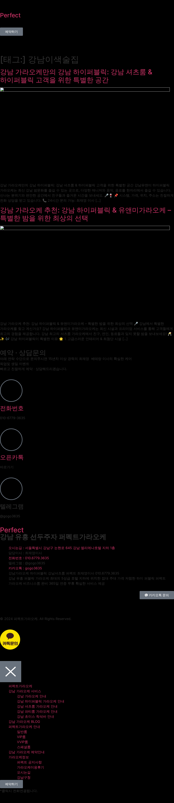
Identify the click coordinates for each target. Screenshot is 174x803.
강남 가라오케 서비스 (24, 691)
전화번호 (12, 408)
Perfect (10, 15)
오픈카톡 (12, 457)
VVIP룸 (22, 742)
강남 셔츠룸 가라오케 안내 (37, 706)
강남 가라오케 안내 (31, 696)
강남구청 (24, 777)
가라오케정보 (18, 757)
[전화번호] (11, 390)
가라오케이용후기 (30, 767)
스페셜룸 (24, 747)
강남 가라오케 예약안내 (26, 752)
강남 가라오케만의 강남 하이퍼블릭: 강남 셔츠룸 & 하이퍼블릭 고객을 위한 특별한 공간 (76, 76)
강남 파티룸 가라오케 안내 (37, 711)
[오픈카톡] (11, 439)
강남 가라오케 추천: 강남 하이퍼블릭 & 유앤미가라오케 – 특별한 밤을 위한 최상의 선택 (85, 214)
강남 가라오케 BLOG (24, 721)
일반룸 (22, 732)
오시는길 (24, 772)
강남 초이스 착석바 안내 (35, 716)
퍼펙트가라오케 (20, 686)
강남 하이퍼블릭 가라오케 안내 (40, 701)
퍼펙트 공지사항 (29, 762)
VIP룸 (21, 737)
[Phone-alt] (5, 604)
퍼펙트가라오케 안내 (24, 726)
